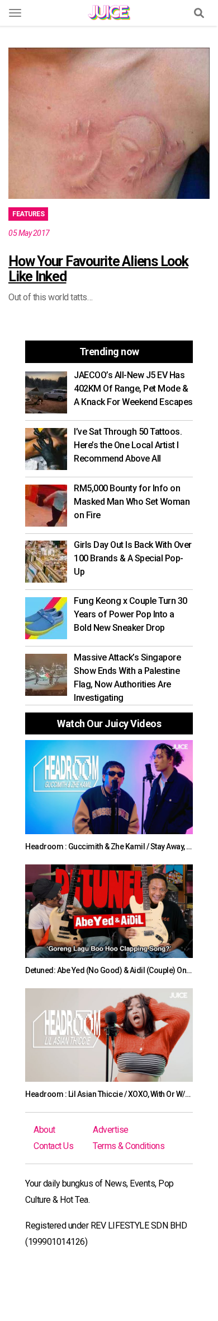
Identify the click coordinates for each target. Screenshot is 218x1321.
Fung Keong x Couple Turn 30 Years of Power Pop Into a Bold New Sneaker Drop (130, 614)
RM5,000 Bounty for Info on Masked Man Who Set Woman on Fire (131, 501)
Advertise (111, 1129)
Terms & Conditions (128, 1146)
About (44, 1129)
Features (28, 214)
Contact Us (53, 1146)
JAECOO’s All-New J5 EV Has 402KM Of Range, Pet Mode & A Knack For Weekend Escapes (133, 388)
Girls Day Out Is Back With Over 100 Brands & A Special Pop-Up (133, 558)
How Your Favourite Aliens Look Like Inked (98, 269)
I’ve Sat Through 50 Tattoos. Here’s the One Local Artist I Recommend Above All (128, 445)
